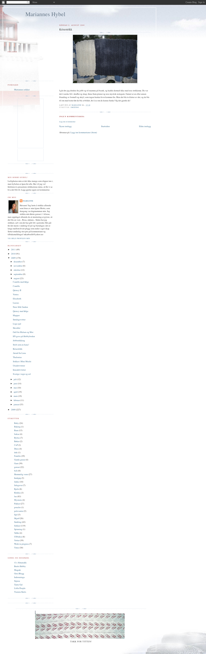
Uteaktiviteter (19, 365)
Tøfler (16, 532)
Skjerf (16, 518)
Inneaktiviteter (19, 369)
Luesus (16, 302)
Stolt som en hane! (21, 344)
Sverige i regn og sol (22, 373)
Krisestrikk (17, 348)
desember (18, 261)
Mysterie (18, 499)
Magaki (17, 569)
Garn (16, 463)
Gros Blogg (19, 573)
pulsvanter (18, 511)
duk (16, 452)
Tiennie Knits (20, 591)
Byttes (17, 437)
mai (15, 387)
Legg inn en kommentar (67, 121)
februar (17, 400)
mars (16, 396)
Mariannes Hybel (45, 14)
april (16, 391)
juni (16, 383)
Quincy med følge (20, 311)
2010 (13, 253)
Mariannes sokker (22, 89)
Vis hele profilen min (19, 238)
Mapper (16, 315)
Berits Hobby (20, 566)
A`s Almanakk (20, 562)
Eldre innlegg (145, 126)
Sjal (16, 514)
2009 (13, 257)
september (18, 274)
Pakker (17, 503)
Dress (16, 448)
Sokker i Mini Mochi (22, 361)
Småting (75, 107)
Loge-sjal (17, 323)
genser (17, 467)
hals (16, 470)
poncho (17, 507)
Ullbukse (18, 536)
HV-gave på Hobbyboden (24, 336)
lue (15, 496)
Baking (17, 426)
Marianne (28, 201)
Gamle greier (19, 459)
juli (15, 379)
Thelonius (17, 357)
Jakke (16, 481)
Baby (16, 423)
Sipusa (17, 580)
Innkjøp (17, 478)
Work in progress (21, 543)
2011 (13, 249)
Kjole (16, 488)
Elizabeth (17, 298)
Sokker (17, 525)
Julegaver (18, 485)
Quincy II (17, 290)
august (17, 278)
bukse (16, 434)
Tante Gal (18, 584)
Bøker (16, 441)
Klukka (17, 492)
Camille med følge (21, 281)
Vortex (16, 294)
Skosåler (16, 327)
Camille (16, 286)
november (18, 265)
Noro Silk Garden (20, 307)
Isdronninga (19, 577)
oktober (17, 269)
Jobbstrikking (19, 340)
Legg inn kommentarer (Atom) (83, 132)
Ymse (16, 547)
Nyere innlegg (65, 126)
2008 (13, 409)
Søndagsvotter (19, 319)
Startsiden (105, 126)
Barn (16, 430)
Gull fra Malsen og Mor (23, 332)
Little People (19, 588)
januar (17, 404)
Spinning (18, 529)
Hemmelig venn (21, 474)
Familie (17, 455)
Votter (16, 540)
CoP (16, 445)
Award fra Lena (19, 353)
